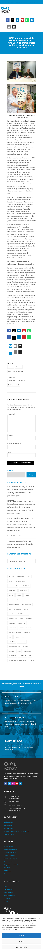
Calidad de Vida (12, 590)
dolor (10, 609)
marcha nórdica (12, 627)
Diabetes (19, 599)
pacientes (25, 646)
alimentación (20, 576)
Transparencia (8, 825)
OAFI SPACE (12, 641)
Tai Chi (32, 660)
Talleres (6, 874)
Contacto (6, 901)
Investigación (12, 623)
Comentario (11, 414)
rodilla (19, 651)
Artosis (28, 576)
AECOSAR (11, 576)
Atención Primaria (24, 585)
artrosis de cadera (20, 581)
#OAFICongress (8, 846)
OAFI (23, 637)
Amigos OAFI (22, 380)
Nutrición (17, 637)
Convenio (19, 367)
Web (9, 452)
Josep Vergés (21, 623)
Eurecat (26, 609)
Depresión (11, 599)
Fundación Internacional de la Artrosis (18, 613)
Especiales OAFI (9, 834)
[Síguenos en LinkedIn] (20, 783)
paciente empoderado (14, 646)
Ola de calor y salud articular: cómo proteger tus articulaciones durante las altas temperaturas (20, 544)
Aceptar (21, 935)
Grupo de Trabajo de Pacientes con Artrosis (16, 831)
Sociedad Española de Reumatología (18, 660)
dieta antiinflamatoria (14, 604)
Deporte (27, 595)
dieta (26, 599)
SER (30, 655)
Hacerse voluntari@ (9, 895)
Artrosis (10, 367)
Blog (5, 886)
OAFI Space (7, 871)
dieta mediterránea (26, 604)
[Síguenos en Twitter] (9, 783)
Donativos (7, 898)
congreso (11, 595)
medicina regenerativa (25, 627)
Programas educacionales (11, 865)
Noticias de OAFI (13, 385)
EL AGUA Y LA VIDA (14, 536)
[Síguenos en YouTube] (16, 783)
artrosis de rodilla (13, 585)
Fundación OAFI (13, 618)
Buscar (10, 471)
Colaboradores (8, 828)
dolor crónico (17, 609)
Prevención (11, 651)
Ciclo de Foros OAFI (10, 852)
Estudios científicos (9, 856)
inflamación (29, 618)
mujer (10, 637)
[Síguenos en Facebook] (5, 783)
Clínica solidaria (8, 862)
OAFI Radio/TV (8, 889)
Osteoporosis (21, 641)
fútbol (21, 618)
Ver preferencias (21, 947)
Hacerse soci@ (8, 892)
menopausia (27, 632)
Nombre (10, 435)
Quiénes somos (8, 822)
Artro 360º (7, 868)
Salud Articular (27, 651)
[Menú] (39, 10)
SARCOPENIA (12, 655)
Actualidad (11, 380)
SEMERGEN (22, 655)
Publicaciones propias (10, 859)
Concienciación (23, 590)
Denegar (21, 941)
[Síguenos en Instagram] (13, 783)
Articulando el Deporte (10, 849)
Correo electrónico (14, 443)
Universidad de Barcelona (16, 371)
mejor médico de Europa (15, 632)
